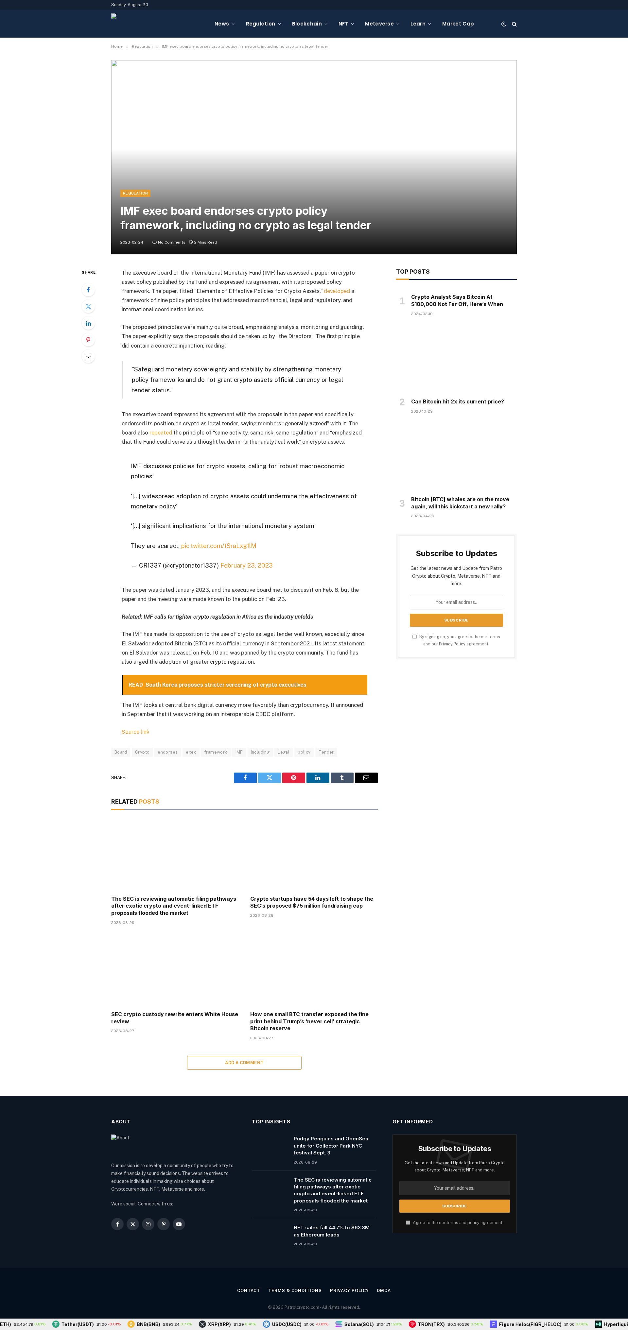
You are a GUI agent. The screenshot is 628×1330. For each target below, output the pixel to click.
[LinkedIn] (88, 323)
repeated (160, 432)
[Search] (514, 23)
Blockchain (307, 23)
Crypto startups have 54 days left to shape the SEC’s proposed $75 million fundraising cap (311, 902)
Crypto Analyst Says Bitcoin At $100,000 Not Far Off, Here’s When (457, 300)
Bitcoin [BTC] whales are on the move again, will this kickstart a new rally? (460, 503)
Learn (418, 23)
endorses (168, 752)
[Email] (88, 356)
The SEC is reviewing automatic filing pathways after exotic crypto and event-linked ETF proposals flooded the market (173, 905)
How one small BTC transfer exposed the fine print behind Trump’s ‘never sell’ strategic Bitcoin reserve (309, 1021)
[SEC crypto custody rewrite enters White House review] (174, 970)
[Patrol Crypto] (157, 24)
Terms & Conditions (295, 1290)
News (222, 23)
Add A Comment (244, 1062)
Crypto (142, 752)
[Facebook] (88, 289)
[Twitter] (88, 306)
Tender (326, 752)
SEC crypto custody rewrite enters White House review (174, 1018)
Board (120, 752)
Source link (135, 731)
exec (191, 752)
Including (260, 752)
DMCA (384, 1290)
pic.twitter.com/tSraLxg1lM (218, 545)
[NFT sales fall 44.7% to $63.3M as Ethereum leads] (270, 1235)
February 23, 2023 (246, 565)
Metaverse (379, 23)
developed (337, 291)
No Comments (171, 242)
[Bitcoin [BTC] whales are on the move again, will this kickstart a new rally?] (456, 457)
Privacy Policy (452, 643)
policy (304, 752)
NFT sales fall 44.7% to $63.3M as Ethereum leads (332, 1230)
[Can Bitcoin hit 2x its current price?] (456, 359)
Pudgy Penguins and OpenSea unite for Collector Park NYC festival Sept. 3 (331, 1145)
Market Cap (458, 23)
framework (215, 752)
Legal (283, 752)
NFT (343, 23)
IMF (239, 752)
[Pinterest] (88, 339)
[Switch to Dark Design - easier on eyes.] (504, 23)
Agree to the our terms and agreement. (457, 1222)
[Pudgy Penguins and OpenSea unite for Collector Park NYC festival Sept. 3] (270, 1146)
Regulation (260, 23)
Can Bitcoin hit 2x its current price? (457, 401)
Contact (248, 1290)
